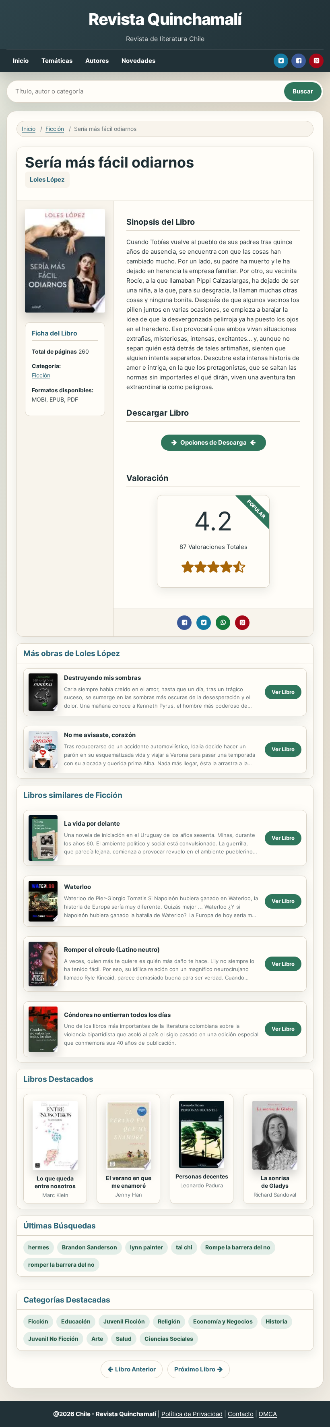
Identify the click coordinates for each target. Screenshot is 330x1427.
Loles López (47, 179)
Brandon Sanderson (89, 1247)
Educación (76, 1321)
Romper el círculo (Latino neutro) (112, 949)
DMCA (268, 1414)
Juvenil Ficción (124, 1321)
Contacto (241, 1414)
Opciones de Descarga (213, 442)
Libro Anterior (135, 1369)
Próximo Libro (194, 1369)
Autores (97, 60)
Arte (97, 1338)
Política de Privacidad (192, 1414)
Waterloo (77, 887)
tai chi (184, 1247)
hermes (38, 1247)
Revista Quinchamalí (165, 19)
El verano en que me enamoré (128, 1181)
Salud (124, 1338)
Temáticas (56, 60)
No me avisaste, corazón (100, 735)
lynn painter (146, 1247)
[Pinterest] (316, 61)
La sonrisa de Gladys (275, 1181)
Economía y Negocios (223, 1321)
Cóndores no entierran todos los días (117, 1015)
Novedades (138, 60)
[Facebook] (298, 61)
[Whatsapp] (223, 622)
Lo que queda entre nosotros (55, 1182)
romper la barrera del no (61, 1264)
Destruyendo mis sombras (102, 677)
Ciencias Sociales (168, 1338)
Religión (169, 1321)
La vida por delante (92, 823)
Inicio (21, 60)
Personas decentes (201, 1176)
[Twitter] (281, 61)
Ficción (54, 128)
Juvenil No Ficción (53, 1338)
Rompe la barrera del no (237, 1247)
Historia (276, 1321)
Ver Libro (283, 692)
